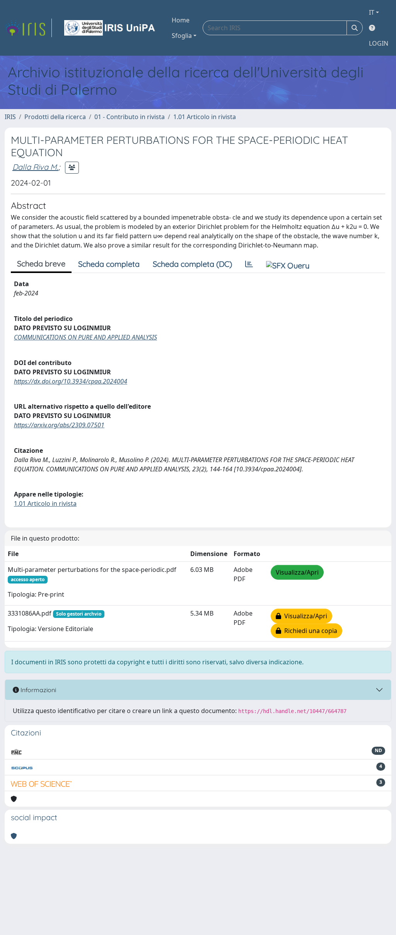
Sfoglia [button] (182, 35)
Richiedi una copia (309, 630)
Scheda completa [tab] (109, 264)
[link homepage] (28, 28)
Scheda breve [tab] (41, 263)
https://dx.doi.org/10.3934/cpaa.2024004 (70, 381)
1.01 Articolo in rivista (204, 117)
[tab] (249, 264)
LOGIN (378, 43)
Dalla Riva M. (35, 167)
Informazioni (37, 690)
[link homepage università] (110, 28)
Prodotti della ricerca (55, 117)
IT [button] (371, 12)
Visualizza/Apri (297, 572)
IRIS (10, 117)
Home (180, 20)
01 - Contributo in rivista (129, 117)
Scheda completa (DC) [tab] (192, 264)
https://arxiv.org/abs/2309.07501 (59, 425)
